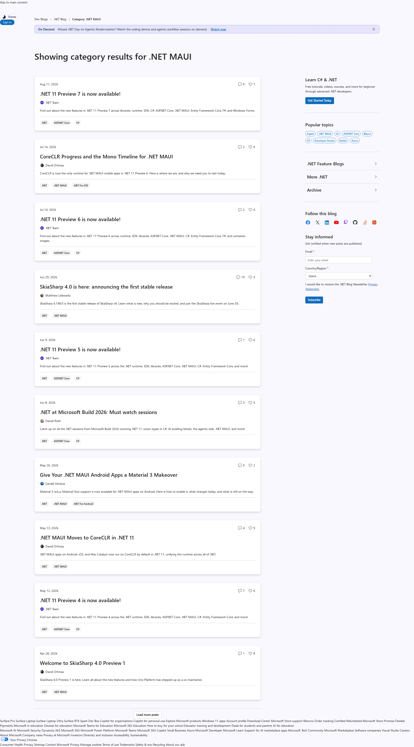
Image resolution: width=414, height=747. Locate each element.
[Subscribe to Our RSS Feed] (374, 222)
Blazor (367, 133)
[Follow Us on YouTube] (336, 222)
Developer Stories (325, 140)
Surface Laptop (25, 721)
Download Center (258, 721)
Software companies (368, 730)
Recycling (159, 744)
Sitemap (39, 744)
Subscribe (314, 300)
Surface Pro (7, 721)
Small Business (176, 730)
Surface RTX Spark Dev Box (81, 721)
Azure (354, 140)
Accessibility (121, 735)
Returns (308, 721)
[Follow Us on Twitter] (317, 222)
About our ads (175, 744)
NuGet (343, 140)
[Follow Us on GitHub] (355, 222)
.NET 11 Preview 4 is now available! (80, 600)
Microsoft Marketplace (339, 730)
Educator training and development (207, 726)
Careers (405, 730)
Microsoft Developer (208, 730)
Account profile (236, 721)
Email (309, 251)
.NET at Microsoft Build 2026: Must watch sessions (98, 411)
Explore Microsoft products (183, 721)
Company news (32, 735)
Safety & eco (143, 744)
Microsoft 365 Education (130, 726)
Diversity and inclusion (98, 735)
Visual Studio (390, 730)
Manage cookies (91, 744)
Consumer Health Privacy (16, 744)
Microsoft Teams (125, 730)
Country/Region (316, 268)
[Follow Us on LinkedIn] (326, 222)
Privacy (75, 744)
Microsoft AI (8, 730)
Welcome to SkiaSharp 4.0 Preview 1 (82, 662)
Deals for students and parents (252, 726)
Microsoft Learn (233, 730)
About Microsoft (11, 735)
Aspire (310, 133)
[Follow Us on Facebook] (307, 222)
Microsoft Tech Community (305, 730)
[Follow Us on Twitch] (345, 222)
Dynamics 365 (51, 730)
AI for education (283, 726)
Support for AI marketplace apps (266, 730)
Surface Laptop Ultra (49, 721)
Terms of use (110, 744)
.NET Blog (60, 19)
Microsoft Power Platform (97, 730)
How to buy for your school (165, 726)
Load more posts (147, 715)
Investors (77, 735)
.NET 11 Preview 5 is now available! (80, 349)
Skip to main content (13, 2)
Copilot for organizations (116, 721)
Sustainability (138, 735)
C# (308, 140)
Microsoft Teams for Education (93, 726)
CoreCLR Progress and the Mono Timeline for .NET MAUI (106, 156)
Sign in (7, 22)
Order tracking (324, 721)
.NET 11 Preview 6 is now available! (80, 219)
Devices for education (58, 726)
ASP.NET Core (351, 133)
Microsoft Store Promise (378, 721)
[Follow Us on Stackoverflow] (364, 222)
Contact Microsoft (57, 744)
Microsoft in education (28, 726)
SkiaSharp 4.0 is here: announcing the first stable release (106, 286)
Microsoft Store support (287, 721)
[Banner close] (374, 29)
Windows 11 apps (214, 721)
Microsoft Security (29, 730)
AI (337, 133)
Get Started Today (319, 100)
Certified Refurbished (348, 721)
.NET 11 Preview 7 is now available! (80, 93)
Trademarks (127, 744)
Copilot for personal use (149, 721)
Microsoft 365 (70, 730)
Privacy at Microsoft (57, 735)
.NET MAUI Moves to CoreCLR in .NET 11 (87, 537)
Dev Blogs (41, 19)
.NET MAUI (325, 133)
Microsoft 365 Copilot (151, 730)
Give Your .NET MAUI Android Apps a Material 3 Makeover (108, 474)
